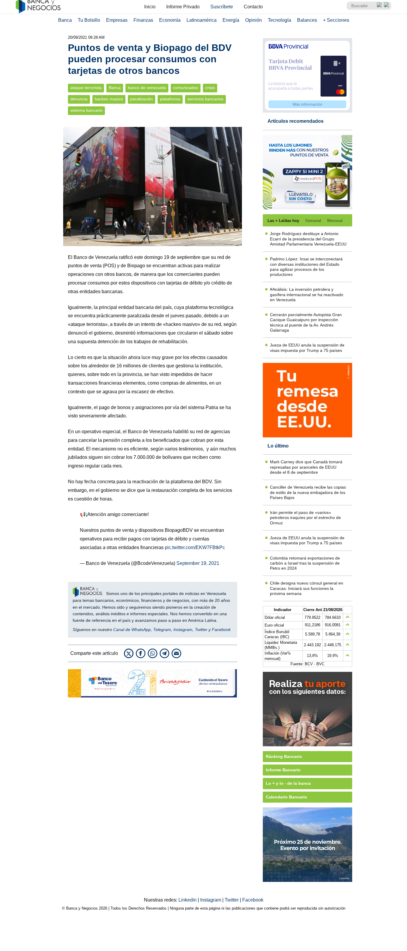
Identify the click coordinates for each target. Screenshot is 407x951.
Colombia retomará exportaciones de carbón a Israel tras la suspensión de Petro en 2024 (305, 563)
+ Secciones (336, 20)
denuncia (79, 99)
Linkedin (188, 899)
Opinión (253, 20)
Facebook (221, 629)
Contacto (253, 6)
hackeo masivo (109, 99)
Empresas (117, 20)
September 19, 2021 (197, 563)
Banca (65, 20)
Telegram (162, 629)
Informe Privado (183, 6)
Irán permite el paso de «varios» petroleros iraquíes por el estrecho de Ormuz (305, 517)
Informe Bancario (283, 769)
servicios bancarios (205, 99)
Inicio (150, 6)
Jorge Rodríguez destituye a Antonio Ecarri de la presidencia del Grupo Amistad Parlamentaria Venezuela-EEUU (308, 238)
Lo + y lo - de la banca (288, 783)
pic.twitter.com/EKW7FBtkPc (195, 547)
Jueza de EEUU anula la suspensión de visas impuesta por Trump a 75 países (307, 347)
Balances (307, 20)
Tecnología (279, 20)
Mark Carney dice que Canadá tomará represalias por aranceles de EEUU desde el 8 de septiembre (306, 467)
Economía (170, 20)
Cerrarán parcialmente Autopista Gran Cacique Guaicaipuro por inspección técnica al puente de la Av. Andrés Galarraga (306, 322)
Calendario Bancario (286, 797)
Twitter (201, 629)
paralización (141, 99)
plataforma (170, 99)
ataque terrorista (86, 88)
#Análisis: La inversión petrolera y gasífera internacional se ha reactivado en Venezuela (306, 294)
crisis (210, 88)
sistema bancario (86, 110)
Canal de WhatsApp (132, 629)
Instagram (182, 629)
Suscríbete (221, 6)
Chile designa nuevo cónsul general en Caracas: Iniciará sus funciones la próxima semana (306, 588)
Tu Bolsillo (89, 20)
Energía (231, 20)
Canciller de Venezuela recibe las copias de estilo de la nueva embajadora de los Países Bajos (308, 492)
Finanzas (143, 20)
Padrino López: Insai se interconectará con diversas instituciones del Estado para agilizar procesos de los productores (306, 267)
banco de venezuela (147, 88)
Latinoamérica (202, 20)
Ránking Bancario (284, 756)
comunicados (185, 88)
